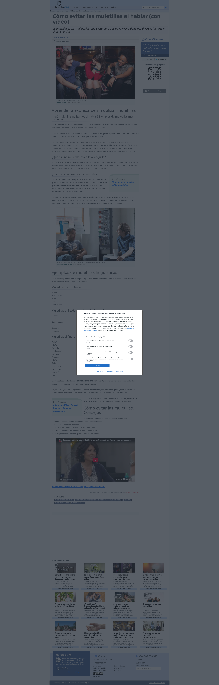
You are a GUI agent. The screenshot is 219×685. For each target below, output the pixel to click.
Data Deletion (100, 371)
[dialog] (109, 342)
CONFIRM (97, 365)
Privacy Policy (119, 371)
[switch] (130, 341)
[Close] (139, 313)
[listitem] (109, 337)
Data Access (109, 371)
